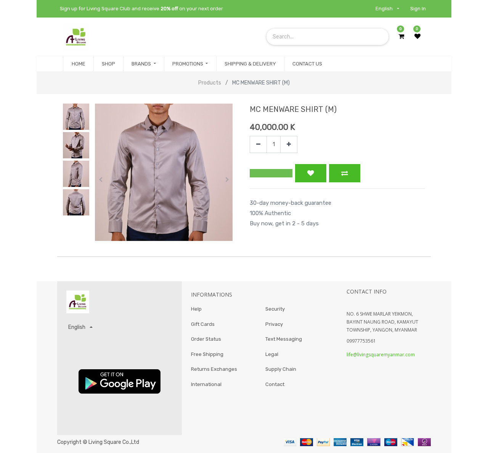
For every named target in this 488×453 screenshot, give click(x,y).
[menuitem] (78, 64)
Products (209, 83)
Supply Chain (280, 369)
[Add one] (288, 144)
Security (275, 309)
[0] (401, 36)
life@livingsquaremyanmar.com (381, 354)
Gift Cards (203, 324)
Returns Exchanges (214, 369)
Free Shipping (207, 354)
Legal (271, 354)
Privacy (274, 324)
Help (196, 309)
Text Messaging (283, 339)
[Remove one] (258, 144)
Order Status (206, 339)
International (206, 384)
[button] (100, 180)
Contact (274, 384)
